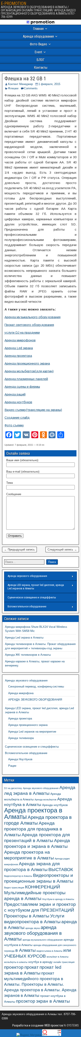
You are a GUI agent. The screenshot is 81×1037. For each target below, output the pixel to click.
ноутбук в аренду (40, 962)
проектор (14, 967)
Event (38, 52)
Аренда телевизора (21, 738)
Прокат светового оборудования (29, 325)
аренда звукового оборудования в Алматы (33, 933)
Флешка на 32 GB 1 (25, 79)
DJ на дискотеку (13, 788)
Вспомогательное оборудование (27, 606)
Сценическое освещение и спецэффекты (32, 597)
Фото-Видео (38, 44)
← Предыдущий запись (19, 549)
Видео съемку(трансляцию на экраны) (33, 410)
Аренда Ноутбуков (20, 759)
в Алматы (25, 950)
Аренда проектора (18, 355)
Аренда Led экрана (19, 348)
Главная (38, 29)
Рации (12, 765)
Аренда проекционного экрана (27, 363)
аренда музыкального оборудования (42, 939)
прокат (31, 967)
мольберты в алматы (15, 962)
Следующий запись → (62, 549)
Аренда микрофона (20, 693)
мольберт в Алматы (57, 956)
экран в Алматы (53, 1001)
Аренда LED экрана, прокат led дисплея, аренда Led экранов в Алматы (36, 586)
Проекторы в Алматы (26, 915)
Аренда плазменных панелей (26, 379)
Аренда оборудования (38, 36)
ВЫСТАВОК (60, 869)
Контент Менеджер (20, 84)
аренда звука (32, 928)
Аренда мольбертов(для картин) (29, 371)
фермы (34, 386)
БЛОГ (40, 60)
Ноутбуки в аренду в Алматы (58, 899)
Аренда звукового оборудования (27, 576)
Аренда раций (15, 394)
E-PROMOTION (13, 3)
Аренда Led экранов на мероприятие (32, 731)
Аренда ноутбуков (18, 402)
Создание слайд (17, 417)
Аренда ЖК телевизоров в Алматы (28, 654)
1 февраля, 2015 (49, 84)
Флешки (13, 88)
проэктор (25, 1001)
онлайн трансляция (64, 962)
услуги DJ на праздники (22, 332)
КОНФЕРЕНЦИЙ (42, 886)
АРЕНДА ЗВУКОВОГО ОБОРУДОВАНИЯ (35, 699)
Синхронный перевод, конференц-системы (36, 686)
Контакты (40, 67)
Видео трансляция (14, 887)
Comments (31, 88)
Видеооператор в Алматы (18, 876)
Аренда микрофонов (20, 340)
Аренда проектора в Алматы (33, 813)
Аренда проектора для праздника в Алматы (33, 829)
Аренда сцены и (17, 386)
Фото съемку (14, 425)
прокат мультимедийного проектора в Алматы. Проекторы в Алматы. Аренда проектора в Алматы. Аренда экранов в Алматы (40, 984)
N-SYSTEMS (71, 1025)
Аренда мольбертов (45, 799)
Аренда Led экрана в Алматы (24, 637)
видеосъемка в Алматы (49, 951)
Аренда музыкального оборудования (32, 317)
